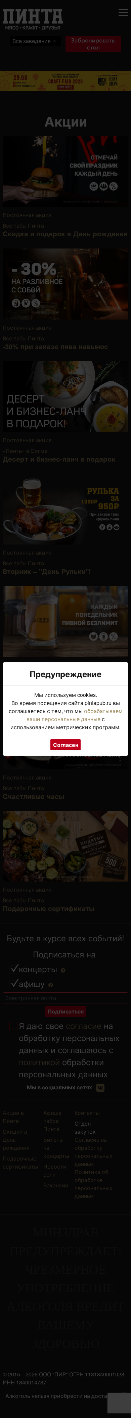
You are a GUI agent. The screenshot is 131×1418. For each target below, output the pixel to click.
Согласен (65, 745)
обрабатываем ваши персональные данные (75, 715)
